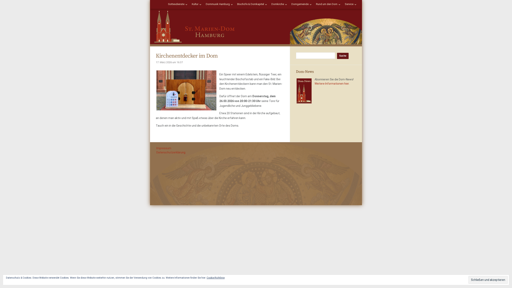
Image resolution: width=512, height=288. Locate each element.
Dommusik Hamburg (218, 4)
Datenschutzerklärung (170, 152)
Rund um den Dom (326, 4)
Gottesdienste (176, 4)
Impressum (163, 148)
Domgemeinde (300, 4)
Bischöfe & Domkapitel (250, 4)
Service (349, 4)
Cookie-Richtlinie (216, 277)
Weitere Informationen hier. (332, 83)
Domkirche (277, 4)
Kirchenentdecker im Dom (187, 55)
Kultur (195, 4)
